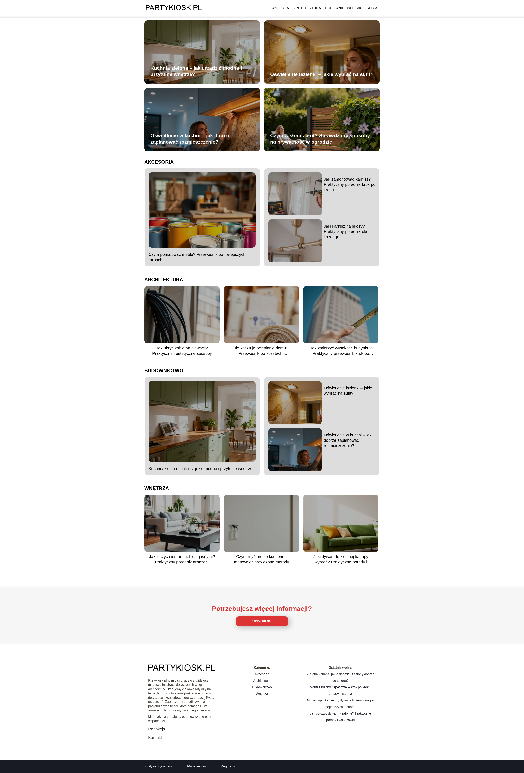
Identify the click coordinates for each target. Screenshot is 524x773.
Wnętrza (280, 8)
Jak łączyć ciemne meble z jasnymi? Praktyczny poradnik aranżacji (182, 559)
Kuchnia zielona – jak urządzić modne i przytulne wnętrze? (196, 71)
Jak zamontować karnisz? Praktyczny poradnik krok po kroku (349, 184)
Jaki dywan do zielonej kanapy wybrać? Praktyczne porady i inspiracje (340, 559)
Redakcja (156, 729)
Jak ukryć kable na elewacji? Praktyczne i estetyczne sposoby (182, 351)
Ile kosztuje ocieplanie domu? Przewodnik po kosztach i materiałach (261, 351)
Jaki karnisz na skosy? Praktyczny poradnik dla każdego (345, 231)
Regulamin (229, 766)
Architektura (307, 8)
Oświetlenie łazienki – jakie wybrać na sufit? (322, 74)
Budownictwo (339, 8)
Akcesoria (367, 8)
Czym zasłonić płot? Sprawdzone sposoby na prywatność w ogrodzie (320, 139)
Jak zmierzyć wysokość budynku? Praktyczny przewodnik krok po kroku (341, 351)
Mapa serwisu (197, 766)
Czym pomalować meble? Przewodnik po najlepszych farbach (197, 257)
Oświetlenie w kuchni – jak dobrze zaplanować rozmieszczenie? (190, 139)
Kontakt (155, 737)
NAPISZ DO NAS (262, 621)
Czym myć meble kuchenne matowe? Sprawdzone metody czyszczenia (261, 559)
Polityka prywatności (159, 766)
